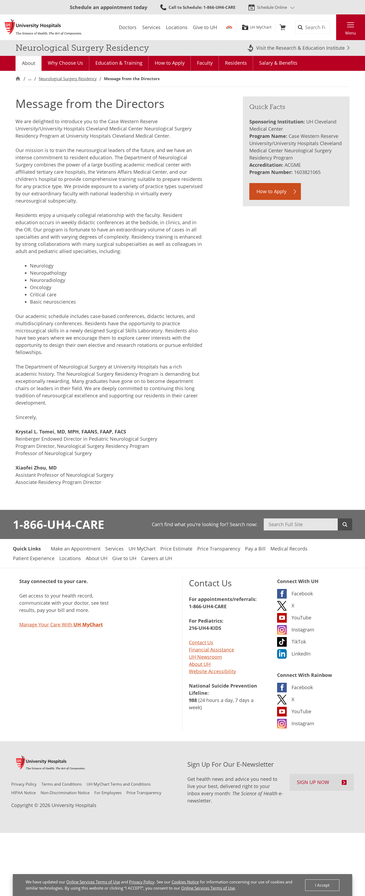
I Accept (322, 885)
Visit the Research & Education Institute (300, 47)
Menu (350, 33)
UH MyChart (260, 27)
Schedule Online (272, 7)
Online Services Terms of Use (93, 882)
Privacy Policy (141, 882)
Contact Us (201, 642)
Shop (282, 27)
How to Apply (170, 63)
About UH (200, 664)
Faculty (205, 63)
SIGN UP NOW (313, 782)
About (28, 63)
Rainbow (229, 27)
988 (193, 700)
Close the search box (333, 27)
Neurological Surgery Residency (68, 78)
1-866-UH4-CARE (58, 524)
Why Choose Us (65, 63)
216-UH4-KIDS (205, 628)
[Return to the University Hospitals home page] (43, 27)
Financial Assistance (211, 649)
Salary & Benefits (278, 63)
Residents (236, 63)
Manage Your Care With (61, 624)
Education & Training (118, 63)
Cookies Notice (185, 882)
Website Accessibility (212, 671)
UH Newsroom (205, 657)
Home (17, 79)
